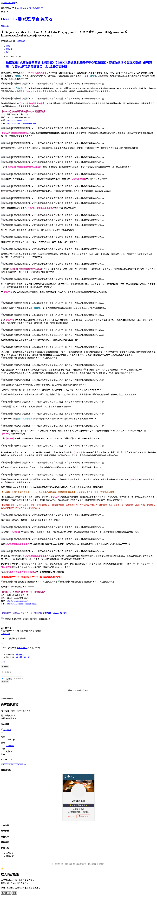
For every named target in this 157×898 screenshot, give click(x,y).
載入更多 (5, 666)
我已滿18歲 (6, 893)
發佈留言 (5, 681)
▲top (3, 662)
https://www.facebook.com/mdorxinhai (22, 123)
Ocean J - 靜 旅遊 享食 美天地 (26, 19)
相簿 (8, 46)
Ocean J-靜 (5, 634)
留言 (25, 648)
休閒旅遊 (21, 41)
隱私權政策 (92, 864)
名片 (8, 52)
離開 (14, 893)
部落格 (9, 49)
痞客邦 (20, 648)
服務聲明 (102, 864)
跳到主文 (5, 26)
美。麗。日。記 (23, 657)
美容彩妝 (20, 654)
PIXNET (60, 864)
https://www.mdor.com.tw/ (17, 120)
